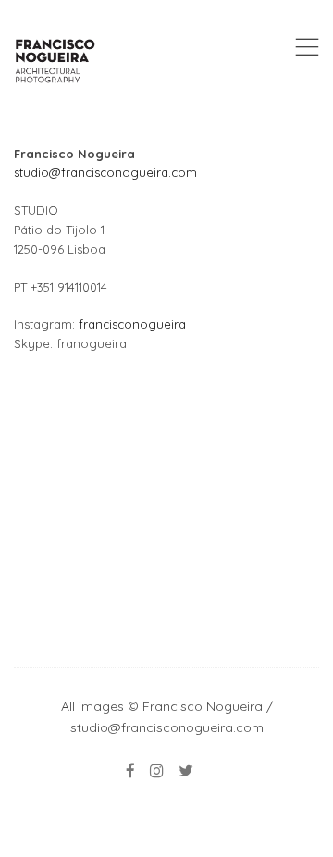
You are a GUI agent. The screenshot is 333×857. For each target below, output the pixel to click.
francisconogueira (132, 324)
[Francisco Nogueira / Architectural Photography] (55, 60)
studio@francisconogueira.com (105, 172)
